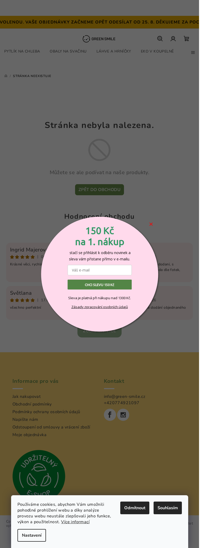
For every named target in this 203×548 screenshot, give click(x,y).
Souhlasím (168, 508)
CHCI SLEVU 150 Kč (99, 284)
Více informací (75, 522)
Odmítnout (134, 508)
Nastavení (31, 535)
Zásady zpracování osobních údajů (99, 306)
